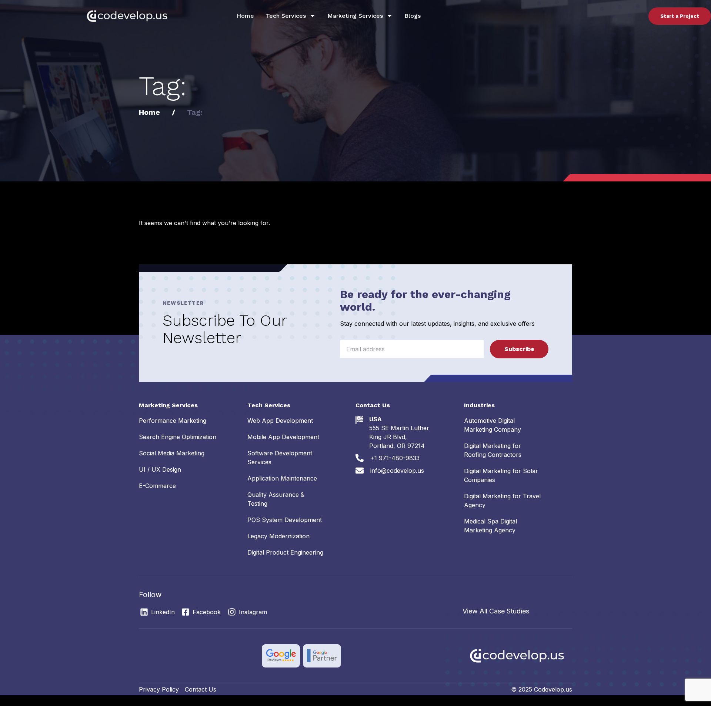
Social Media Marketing (171, 453)
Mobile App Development (283, 437)
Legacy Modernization (278, 536)
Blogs (412, 16)
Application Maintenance (282, 478)
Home (245, 16)
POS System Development (284, 519)
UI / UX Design (160, 469)
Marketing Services (355, 16)
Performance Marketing (172, 420)
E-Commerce (157, 485)
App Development (280, 420)
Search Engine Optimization (177, 437)
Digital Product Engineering (285, 552)
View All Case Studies (496, 611)
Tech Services (286, 16)
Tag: (194, 112)
